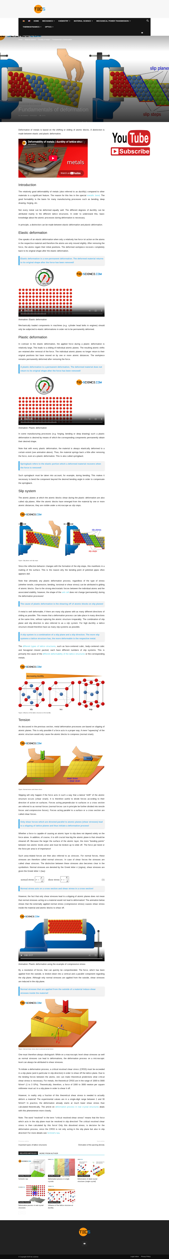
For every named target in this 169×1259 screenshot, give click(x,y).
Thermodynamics (31, 27)
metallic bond (93, 195)
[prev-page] (20, 1212)
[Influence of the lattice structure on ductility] (61, 1194)
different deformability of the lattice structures (64, 654)
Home (36, 21)
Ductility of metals (44, 39)
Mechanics (47, 21)
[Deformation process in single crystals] (61, 1167)
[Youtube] (142, 33)
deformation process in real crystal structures (77, 1107)
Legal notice (135, 1256)
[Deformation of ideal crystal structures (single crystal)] (91, 1167)
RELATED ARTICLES (28, 1153)
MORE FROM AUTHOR (48, 1153)
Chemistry (63, 21)
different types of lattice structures (39, 646)
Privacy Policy (146, 1256)
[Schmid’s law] (31, 1167)
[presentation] (61, 879)
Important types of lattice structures (32, 1145)
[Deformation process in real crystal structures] (31, 1194)
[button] (148, 21)
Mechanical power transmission (112, 21)
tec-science (24, 115)
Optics (48, 27)
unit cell (65, 592)
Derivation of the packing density (91, 1145)
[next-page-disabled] (23, 1212)
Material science (82, 21)
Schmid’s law (53, 1133)
